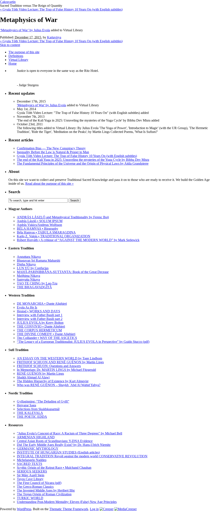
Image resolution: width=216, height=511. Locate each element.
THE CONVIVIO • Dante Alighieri (41, 326)
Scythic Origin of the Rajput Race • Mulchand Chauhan (54, 467)
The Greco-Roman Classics (35, 486)
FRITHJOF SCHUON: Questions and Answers (49, 366)
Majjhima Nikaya (28, 275)
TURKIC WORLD (30, 498)
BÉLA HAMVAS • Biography (37, 228)
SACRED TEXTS (29, 464)
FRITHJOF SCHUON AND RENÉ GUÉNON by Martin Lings (60, 362)
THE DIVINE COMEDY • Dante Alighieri (46, 334)
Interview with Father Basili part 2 (39, 319)
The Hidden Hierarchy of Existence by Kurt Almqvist (52, 381)
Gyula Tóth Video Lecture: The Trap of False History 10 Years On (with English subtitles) (61, 9)
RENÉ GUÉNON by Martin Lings (40, 373)
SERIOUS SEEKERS (32, 471)
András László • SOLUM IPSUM (39, 221)
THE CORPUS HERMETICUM (39, 330)
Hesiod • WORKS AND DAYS (38, 311)
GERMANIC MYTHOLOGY (37, 448)
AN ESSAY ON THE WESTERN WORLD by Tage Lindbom (59, 358)
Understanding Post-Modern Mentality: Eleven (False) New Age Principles (67, 502)
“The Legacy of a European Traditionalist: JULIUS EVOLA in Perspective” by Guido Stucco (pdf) (83, 341)
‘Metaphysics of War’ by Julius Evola (25, 30)
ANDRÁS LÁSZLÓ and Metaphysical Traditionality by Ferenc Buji (63, 217)
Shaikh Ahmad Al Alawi (33, 377)
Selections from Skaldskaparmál (38, 409)
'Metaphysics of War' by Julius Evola (41, 105)
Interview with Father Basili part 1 (39, 315)
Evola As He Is (27, 307)
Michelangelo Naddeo (31, 460)
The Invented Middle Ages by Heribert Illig (46, 490)
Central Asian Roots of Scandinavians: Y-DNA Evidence (55, 441)
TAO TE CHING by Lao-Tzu (37, 283)
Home (12, 63)
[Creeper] (106, 509)
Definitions (15, 56)
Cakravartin (8, 2)
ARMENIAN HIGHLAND (36, 437)
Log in (94, 509)
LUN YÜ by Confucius (33, 268)
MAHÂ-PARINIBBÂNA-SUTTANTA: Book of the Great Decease (63, 272)
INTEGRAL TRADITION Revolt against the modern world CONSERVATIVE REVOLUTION (82, 456)
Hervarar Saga (26, 405)
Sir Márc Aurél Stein (30, 475)
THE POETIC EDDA (32, 416)
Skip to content (10, 45)
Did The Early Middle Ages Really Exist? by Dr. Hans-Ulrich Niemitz (64, 445)
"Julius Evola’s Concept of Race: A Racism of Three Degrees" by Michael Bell (69, 433)
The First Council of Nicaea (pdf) (39, 483)
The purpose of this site (23, 52)
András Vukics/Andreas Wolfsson (39, 225)
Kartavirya (54, 37)
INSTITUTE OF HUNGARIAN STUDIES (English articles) (58, 452)
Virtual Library (18, 59)
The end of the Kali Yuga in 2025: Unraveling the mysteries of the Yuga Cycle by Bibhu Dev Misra (83, 159)
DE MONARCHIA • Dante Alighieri (42, 303)
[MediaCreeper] (125, 509)
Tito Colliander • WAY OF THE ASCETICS (47, 338)
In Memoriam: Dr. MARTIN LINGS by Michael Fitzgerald (56, 370)
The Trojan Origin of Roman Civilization (44, 494)
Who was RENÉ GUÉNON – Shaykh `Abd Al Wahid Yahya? (58, 385)
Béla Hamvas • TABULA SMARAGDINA (46, 232)
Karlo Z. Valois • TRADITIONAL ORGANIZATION (53, 236)
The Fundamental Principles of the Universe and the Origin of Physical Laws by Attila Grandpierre (82, 163)
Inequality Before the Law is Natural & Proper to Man (53, 152)
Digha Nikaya (26, 264)
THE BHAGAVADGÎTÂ (34, 287)
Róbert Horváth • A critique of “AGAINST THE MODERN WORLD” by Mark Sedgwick (78, 240)
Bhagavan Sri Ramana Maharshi (38, 260)
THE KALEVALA (30, 413)
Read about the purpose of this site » (49, 183)
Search (14, 192)
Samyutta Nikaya (28, 279)
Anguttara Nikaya (29, 256)
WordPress (24, 509)
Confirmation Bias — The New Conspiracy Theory (51, 148)
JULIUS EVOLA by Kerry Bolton (40, 322)
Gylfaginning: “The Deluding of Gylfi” (43, 401)
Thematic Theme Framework (68, 509)
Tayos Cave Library (30, 479)
